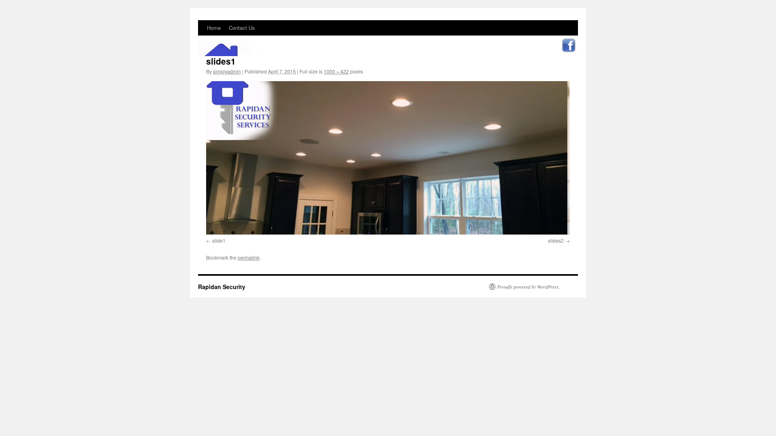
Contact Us (242, 27)
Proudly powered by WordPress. (528, 286)
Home (214, 27)
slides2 (556, 240)
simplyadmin (227, 71)
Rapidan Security (221, 287)
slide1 (219, 240)
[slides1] (388, 158)
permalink (248, 257)
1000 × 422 (336, 71)
